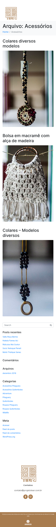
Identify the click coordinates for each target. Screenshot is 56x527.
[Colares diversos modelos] (28, 88)
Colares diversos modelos (19, 43)
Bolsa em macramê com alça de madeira (26, 138)
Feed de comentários (11, 433)
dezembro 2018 (9, 373)
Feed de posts (9, 429)
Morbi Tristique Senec (12, 352)
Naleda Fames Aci (10, 340)
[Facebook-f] (25, 497)
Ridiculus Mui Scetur (11, 344)
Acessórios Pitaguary (11, 386)
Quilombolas (8, 401)
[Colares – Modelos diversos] (28, 278)
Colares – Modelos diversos (21, 233)
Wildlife (6, 412)
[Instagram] (30, 497)
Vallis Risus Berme (10, 337)
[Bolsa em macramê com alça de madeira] (28, 183)
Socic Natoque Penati (12, 348)
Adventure (7, 393)
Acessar (6, 425)
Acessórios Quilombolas (13, 389)
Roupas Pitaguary (10, 405)
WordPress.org (9, 437)
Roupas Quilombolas (11, 409)
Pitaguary (7, 397)
